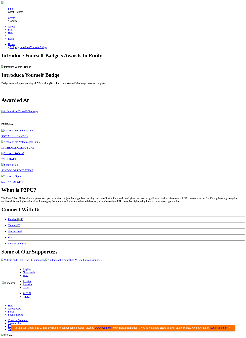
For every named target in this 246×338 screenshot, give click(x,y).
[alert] (123, 327)
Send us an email (17, 243)
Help (10, 32)
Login (11, 38)
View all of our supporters (88, 260)
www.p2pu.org (103, 327)
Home (11, 44)
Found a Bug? (15, 314)
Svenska (27, 284)
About (11, 26)
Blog (10, 29)
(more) (26, 296)
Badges (13, 47)
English (27, 269)
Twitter (12, 225)
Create (11, 17)
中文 (25, 275)
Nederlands (29, 272)
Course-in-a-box (218, 327)
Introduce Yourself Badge (33, 47)
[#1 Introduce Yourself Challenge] (19, 111)
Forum (11, 311)
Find (10, 8)
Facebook (13, 219)
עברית (26, 287)
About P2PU (15, 308)
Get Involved (15, 231)
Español (27, 281)
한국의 (27, 293)
